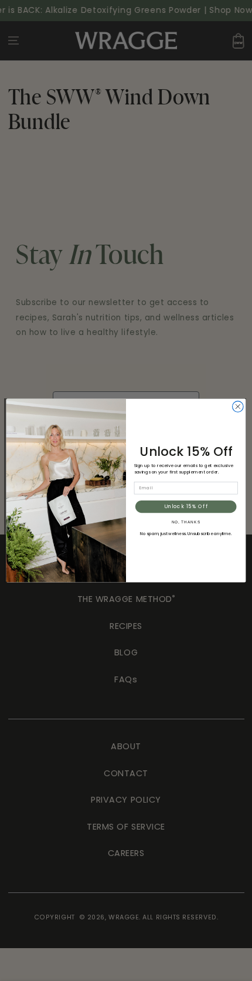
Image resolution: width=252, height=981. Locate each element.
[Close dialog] (238, 406)
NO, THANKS (186, 522)
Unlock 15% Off (186, 506)
